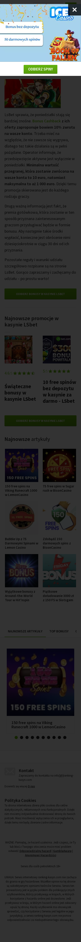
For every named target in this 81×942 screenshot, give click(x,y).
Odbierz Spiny (40, 69)
